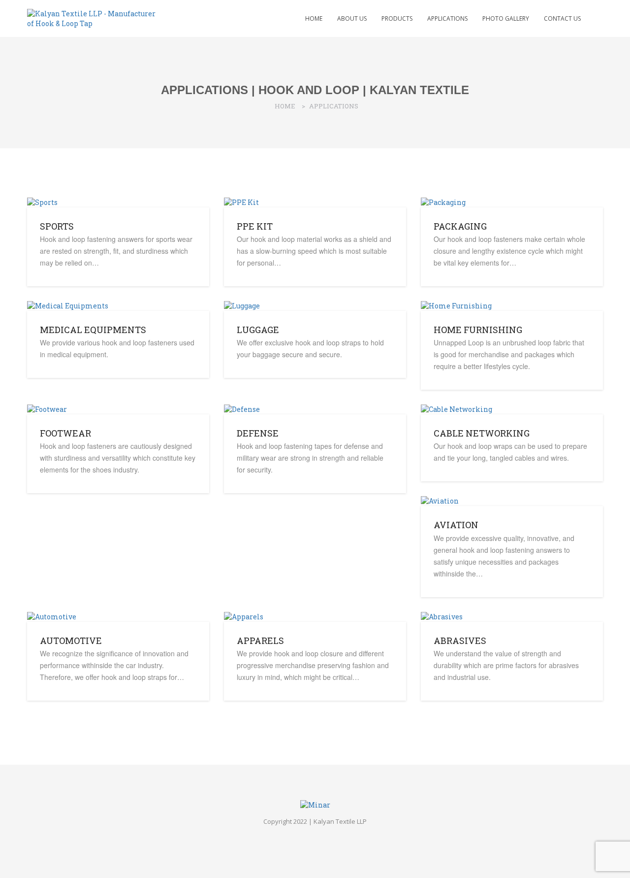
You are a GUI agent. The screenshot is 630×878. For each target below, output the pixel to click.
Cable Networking (482, 433)
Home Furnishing (478, 330)
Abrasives (460, 640)
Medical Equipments (93, 330)
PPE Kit (255, 226)
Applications (447, 18)
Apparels (260, 640)
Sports (57, 226)
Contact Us (562, 18)
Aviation (456, 525)
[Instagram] (323, 837)
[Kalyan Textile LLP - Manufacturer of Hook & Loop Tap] (93, 17)
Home (313, 18)
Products (396, 18)
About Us (352, 18)
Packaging (460, 226)
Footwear (65, 433)
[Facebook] (307, 837)
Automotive (71, 640)
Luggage (258, 330)
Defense (258, 433)
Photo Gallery (505, 18)
